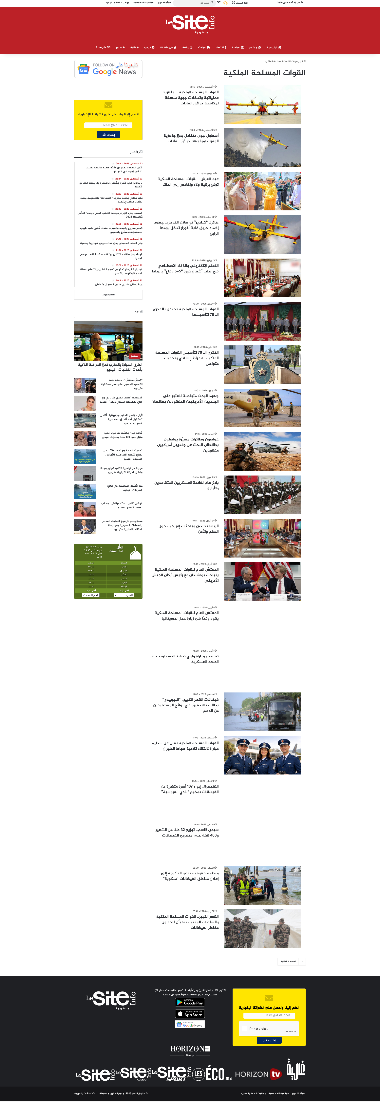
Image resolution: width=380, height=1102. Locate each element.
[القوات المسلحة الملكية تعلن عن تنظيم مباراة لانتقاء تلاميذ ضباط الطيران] (262, 755)
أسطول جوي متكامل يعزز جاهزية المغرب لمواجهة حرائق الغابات (191, 139)
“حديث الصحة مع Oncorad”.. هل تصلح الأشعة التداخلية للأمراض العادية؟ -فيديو (123, 454)
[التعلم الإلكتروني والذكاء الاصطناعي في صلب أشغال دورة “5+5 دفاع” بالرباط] (262, 278)
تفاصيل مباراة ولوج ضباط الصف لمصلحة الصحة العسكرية (185, 659)
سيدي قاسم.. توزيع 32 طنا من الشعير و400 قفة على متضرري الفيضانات (187, 833)
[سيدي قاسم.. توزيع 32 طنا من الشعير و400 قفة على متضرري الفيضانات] (262, 842)
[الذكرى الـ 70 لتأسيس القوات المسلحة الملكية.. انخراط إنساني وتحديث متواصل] (262, 364)
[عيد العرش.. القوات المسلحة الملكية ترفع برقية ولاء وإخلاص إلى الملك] (262, 191)
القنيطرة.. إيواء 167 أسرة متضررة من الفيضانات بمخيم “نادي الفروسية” (190, 789)
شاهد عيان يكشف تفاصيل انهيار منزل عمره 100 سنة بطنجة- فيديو (122, 435)
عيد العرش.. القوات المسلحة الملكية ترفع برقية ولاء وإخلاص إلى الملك (188, 182)
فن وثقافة (167, 47)
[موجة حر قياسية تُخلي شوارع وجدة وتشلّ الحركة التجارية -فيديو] (85, 473)
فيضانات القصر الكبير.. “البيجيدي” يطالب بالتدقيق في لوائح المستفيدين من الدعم (186, 705)
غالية (133, 47)
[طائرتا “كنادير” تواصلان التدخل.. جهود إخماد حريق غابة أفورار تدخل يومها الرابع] (262, 234)
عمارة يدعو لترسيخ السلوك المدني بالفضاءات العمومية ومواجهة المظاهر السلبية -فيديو (122, 525)
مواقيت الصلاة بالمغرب (253, 1093)
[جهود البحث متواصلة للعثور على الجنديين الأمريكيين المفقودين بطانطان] (262, 408)
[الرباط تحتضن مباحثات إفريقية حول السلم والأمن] (262, 538)
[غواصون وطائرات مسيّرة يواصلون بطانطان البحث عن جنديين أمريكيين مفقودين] (262, 451)
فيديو (148, 47)
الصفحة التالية (288, 962)
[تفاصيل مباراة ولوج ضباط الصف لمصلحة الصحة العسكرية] (262, 668)
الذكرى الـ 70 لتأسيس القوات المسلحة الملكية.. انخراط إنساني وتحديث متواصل (187, 358)
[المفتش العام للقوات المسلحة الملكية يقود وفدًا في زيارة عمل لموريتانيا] (262, 625)
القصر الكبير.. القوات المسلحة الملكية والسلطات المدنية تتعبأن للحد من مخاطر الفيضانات (187, 922)
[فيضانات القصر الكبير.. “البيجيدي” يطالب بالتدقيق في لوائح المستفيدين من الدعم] (262, 711)
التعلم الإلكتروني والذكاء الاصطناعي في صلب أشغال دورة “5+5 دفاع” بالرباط (185, 269)
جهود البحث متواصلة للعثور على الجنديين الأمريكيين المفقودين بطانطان (185, 399)
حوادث (202, 47)
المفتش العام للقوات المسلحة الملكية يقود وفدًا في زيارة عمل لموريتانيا (187, 616)
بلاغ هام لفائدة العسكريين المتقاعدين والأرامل (186, 486)
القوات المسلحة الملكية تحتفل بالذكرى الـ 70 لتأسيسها (186, 312)
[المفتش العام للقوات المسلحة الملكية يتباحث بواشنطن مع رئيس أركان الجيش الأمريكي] (262, 581)
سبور (119, 47)
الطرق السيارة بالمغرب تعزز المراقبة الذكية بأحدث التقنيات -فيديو (110, 367)
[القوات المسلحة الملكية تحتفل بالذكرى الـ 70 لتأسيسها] (262, 321)
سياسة (236, 47)
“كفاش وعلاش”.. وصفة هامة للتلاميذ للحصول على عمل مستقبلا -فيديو (121, 384)
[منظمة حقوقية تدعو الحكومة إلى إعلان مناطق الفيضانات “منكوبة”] (262, 885)
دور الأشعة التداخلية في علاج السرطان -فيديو (124, 488)
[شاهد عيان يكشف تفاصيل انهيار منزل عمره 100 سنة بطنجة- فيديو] (85, 438)
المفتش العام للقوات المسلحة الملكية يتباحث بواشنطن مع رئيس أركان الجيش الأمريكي (185, 575)
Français (101, 47)
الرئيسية (272, 47)
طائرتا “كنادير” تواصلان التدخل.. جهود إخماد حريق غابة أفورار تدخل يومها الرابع (186, 228)
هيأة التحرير (298, 1093)
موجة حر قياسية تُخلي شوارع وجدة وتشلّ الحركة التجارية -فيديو (121, 470)
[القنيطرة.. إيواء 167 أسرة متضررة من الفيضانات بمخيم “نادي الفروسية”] (262, 798)
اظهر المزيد (108, 295)
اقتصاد (220, 47)
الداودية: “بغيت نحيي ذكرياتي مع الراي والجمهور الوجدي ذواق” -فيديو (121, 399)
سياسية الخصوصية (278, 1093)
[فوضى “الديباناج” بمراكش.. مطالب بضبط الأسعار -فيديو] (85, 509)
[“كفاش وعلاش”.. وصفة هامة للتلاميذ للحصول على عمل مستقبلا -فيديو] (85, 385)
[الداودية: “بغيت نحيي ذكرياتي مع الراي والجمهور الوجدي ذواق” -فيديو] (85, 403)
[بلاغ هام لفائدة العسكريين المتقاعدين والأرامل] (262, 495)
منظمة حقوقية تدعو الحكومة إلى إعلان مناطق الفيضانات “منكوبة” (190, 876)
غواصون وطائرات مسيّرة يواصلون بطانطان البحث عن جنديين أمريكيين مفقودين (188, 445)
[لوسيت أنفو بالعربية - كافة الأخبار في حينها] (190, 24)
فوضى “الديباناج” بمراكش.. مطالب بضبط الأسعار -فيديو (121, 505)
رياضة (186, 47)
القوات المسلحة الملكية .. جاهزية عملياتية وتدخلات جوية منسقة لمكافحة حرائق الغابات (190, 98)
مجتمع (253, 47)
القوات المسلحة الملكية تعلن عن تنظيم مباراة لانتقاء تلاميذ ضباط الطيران (185, 746)
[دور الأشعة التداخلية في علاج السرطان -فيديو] (85, 491)
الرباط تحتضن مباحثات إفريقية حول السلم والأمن (189, 529)
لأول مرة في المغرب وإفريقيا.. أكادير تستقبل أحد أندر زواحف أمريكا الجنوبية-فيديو (121, 419)
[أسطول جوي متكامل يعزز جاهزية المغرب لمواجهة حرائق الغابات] (262, 147)
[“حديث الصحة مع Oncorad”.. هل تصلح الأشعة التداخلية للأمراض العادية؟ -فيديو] (85, 456)
